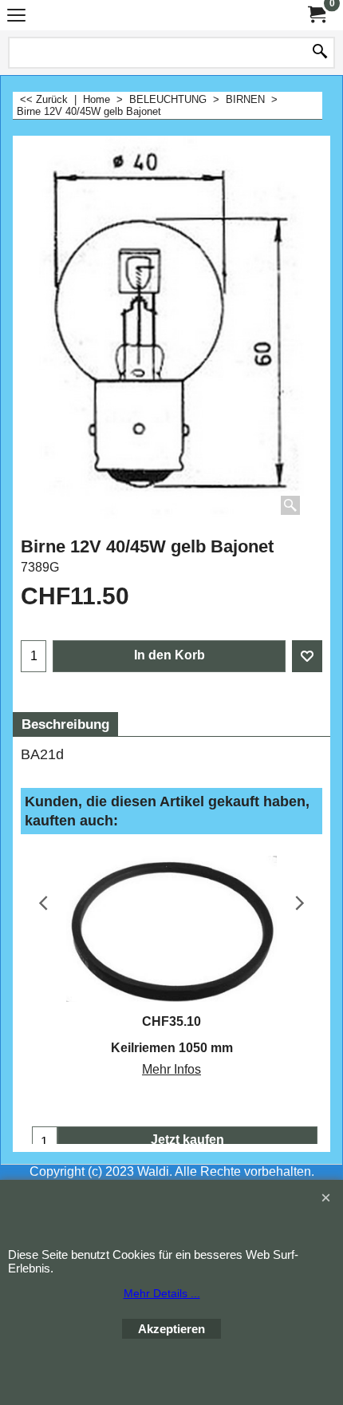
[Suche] (320, 52)
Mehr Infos (171, 1069)
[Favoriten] (307, 656)
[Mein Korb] (316, 15)
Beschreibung (65, 724)
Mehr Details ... (162, 1293)
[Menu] (16, 17)
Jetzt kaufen (187, 1139)
